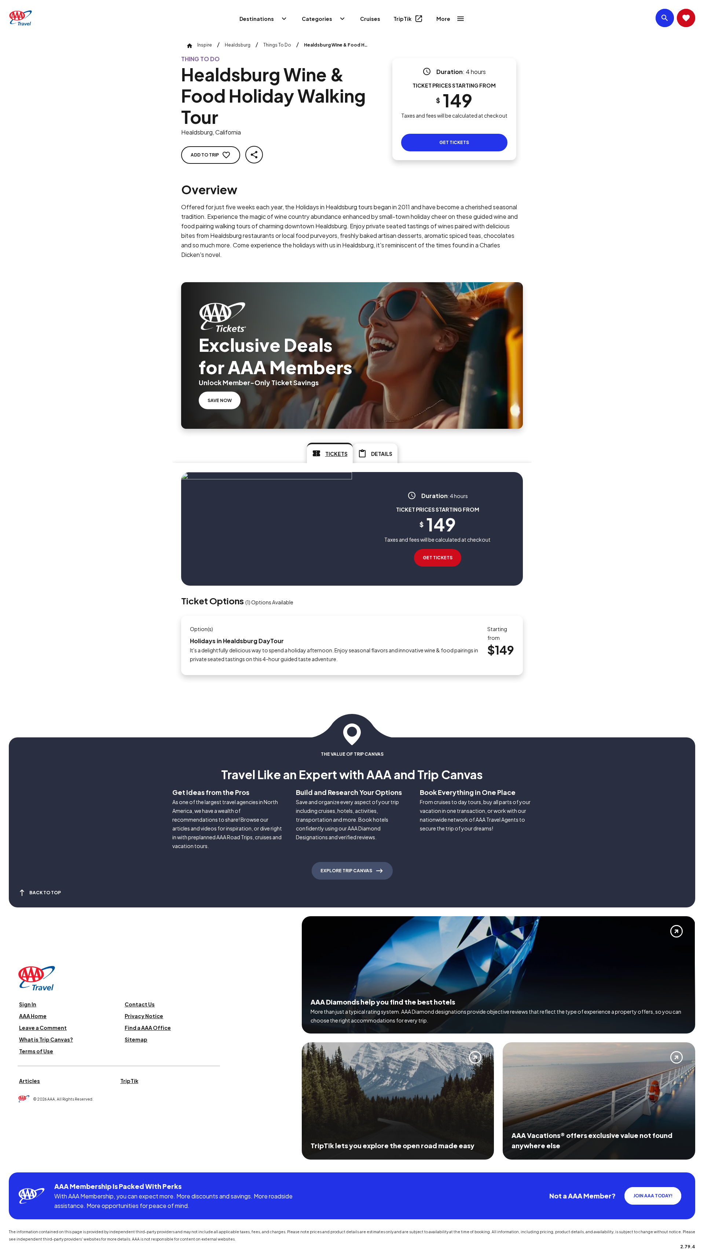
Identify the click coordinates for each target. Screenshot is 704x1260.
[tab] (330, 453)
